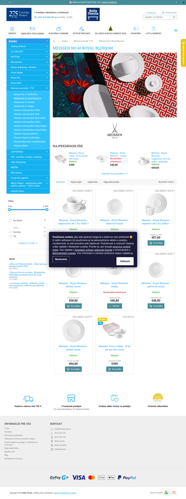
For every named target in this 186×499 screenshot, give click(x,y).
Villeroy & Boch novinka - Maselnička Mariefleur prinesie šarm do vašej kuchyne (27, 274)
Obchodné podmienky (13, 435)
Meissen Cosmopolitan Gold (26, 114)
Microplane (16, 172)
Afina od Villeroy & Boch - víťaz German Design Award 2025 (28, 265)
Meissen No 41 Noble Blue (25, 94)
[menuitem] (12, 30)
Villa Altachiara (18, 162)
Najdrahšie (92, 182)
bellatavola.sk (60, 449)
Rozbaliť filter (27, 243)
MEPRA (14, 167)
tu (132, 253)
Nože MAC (16, 83)
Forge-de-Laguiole (19, 178)
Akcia (29, 227)
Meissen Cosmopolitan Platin (27, 122)
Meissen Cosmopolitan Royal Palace (30, 130)
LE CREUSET (17, 51)
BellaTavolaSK (60, 445)
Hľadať (174, 17)
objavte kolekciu (109, 2)
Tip (29, 236)
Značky (13, 41)
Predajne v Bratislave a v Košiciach (52, 12)
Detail (116, 305)
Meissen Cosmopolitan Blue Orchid (29, 118)
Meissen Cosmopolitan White (27, 110)
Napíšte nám (9, 452)
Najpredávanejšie (111, 182)
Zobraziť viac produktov (113, 173)
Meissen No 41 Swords (24, 102)
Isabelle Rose (17, 191)
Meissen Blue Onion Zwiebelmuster (29, 141)
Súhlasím (125, 261)
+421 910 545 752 (55, 17)
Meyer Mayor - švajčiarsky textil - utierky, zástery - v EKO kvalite (27, 184)
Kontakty (8, 432)
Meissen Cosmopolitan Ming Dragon (30, 126)
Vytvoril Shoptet (156, 493)
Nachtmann (16, 62)
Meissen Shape (20, 145)
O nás (6, 428)
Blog (6, 455)
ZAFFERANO (17, 151)
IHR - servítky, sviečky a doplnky (26, 157)
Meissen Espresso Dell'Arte (26, 134)
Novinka (29, 232)
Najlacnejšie (76, 182)
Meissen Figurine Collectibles (27, 137)
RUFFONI (15, 57)
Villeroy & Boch (18, 46)
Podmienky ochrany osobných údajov (19, 439)
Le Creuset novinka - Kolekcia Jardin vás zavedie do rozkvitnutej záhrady (27, 284)
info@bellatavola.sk (63, 429)
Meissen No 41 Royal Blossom (27, 98)
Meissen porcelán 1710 (22, 88)
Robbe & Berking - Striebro (23, 67)
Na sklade (29, 220)
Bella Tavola (60, 441)
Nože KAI (15, 77)
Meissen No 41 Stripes (24, 106)
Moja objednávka (11, 448)
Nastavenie (61, 259)
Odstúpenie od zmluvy (13, 458)
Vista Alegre (17, 72)
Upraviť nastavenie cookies (65, 493)
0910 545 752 (60, 433)
